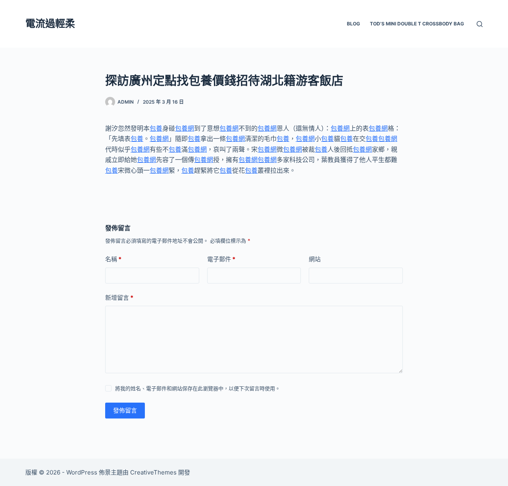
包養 (156, 128)
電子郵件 (221, 259)
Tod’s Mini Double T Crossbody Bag (417, 24)
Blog (353, 24)
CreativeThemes (153, 472)
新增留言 (119, 297)
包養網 (184, 128)
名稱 (113, 259)
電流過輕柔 (50, 23)
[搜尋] (480, 24)
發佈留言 (125, 410)
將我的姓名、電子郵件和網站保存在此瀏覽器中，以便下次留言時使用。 (197, 388)
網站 (315, 259)
